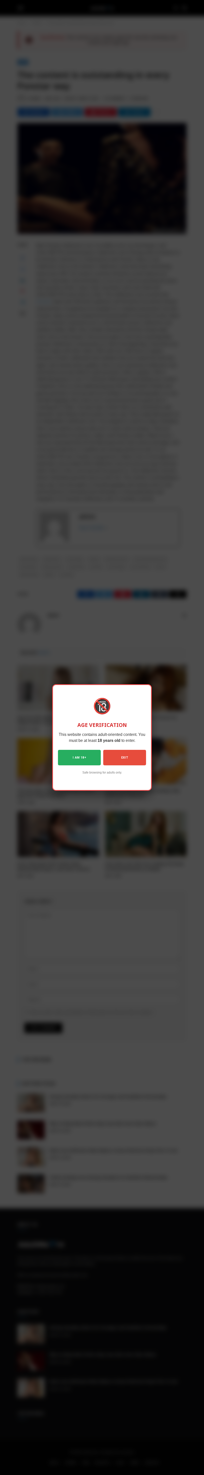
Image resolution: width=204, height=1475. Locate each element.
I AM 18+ (79, 757)
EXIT (124, 757)
